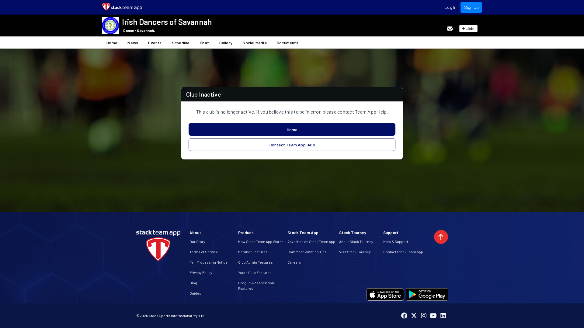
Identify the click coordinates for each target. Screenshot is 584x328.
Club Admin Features (255, 262)
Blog (193, 283)
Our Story (197, 241)
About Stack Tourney (356, 241)
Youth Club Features (255, 272)
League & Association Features (256, 285)
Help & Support (395, 241)
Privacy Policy (200, 272)
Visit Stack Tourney (355, 252)
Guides (195, 293)
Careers (294, 262)
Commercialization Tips (307, 252)
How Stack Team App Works (260, 241)
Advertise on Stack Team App (311, 241)
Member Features (253, 252)
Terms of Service (203, 252)
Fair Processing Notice (208, 262)
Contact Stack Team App (403, 252)
